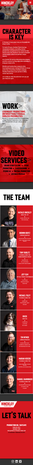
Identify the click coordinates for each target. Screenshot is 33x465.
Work (10, 105)
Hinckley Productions (8, 3)
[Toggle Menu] (30, 2)
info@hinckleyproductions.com (16, 430)
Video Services (14, 156)
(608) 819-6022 (16, 427)
